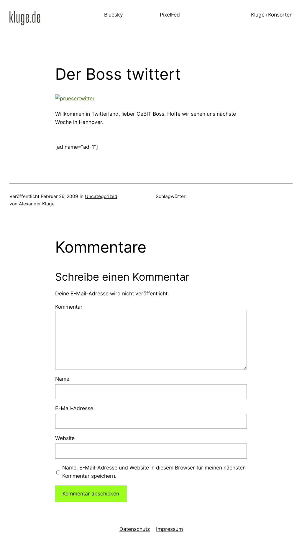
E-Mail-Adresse (74, 408)
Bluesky (113, 15)
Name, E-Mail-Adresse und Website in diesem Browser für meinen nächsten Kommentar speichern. (154, 471)
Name (62, 379)
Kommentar (69, 307)
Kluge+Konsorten (272, 15)
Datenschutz (134, 529)
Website (65, 438)
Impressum (169, 529)
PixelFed (170, 15)
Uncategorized (101, 196)
